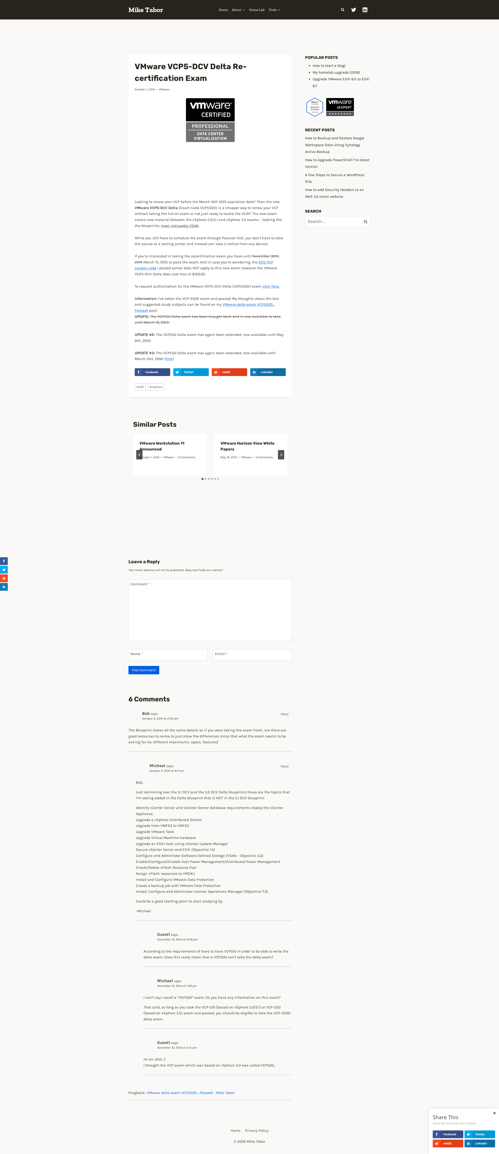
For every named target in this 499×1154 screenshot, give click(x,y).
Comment (140, 584)
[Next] (281, 454)
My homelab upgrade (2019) (336, 72)
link (169, 359)
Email (221, 654)
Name (136, 654)
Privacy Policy (256, 1130)
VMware (164, 89)
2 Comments (186, 457)
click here (270, 286)
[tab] (202, 479)
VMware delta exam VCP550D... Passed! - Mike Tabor (190, 1092)
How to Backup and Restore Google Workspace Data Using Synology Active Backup (334, 145)
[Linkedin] (365, 9)
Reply (285, 714)
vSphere (155, 387)
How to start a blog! (329, 65)
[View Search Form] (342, 9)
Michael (157, 765)
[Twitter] (353, 9)
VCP (140, 387)
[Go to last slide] (139, 454)
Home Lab (257, 10)
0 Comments (264, 457)
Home (223, 10)
